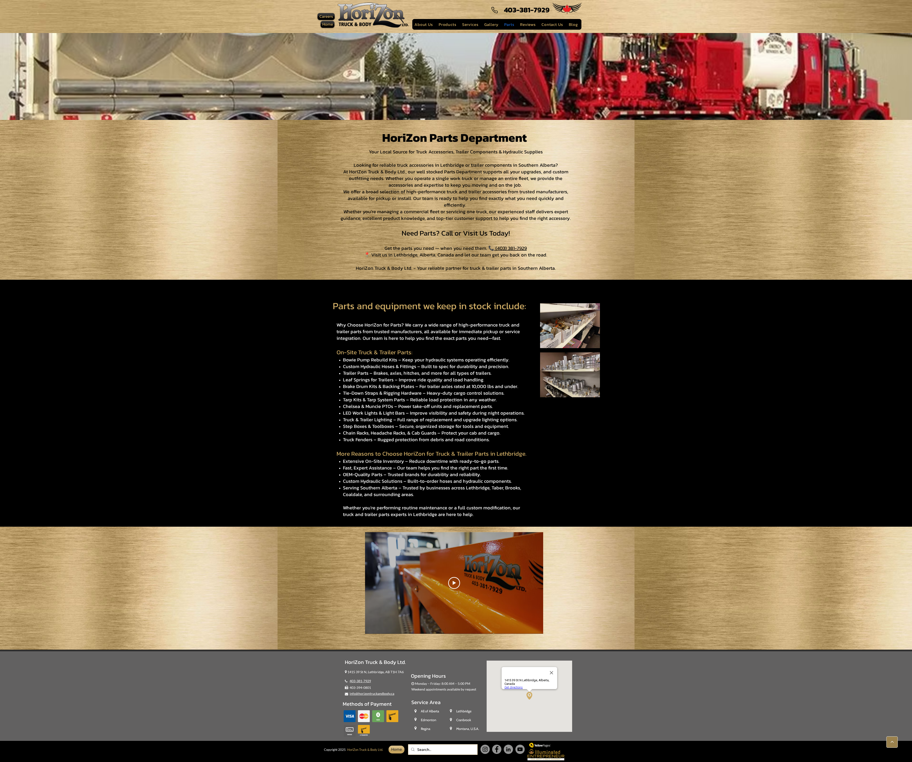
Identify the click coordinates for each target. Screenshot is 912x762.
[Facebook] (496, 749)
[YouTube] (520, 749)
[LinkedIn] (508, 749)
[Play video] (454, 583)
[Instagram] (485, 749)
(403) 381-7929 (510, 248)
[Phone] (494, 10)
